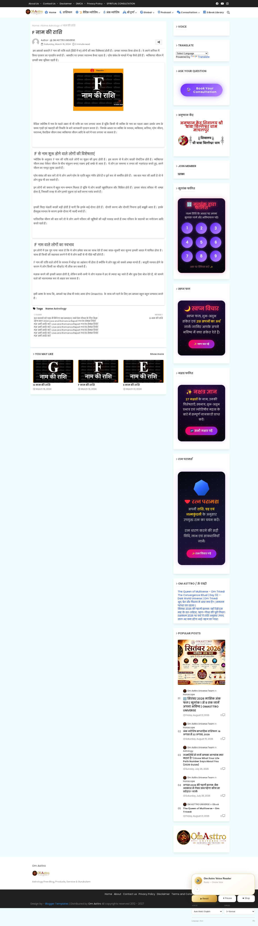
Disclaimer (66, 3)
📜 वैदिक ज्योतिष (88, 12)
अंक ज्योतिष (112, 12)
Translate (204, 57)
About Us (34, 3)
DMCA (79, 3)
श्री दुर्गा (130, 12)
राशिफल (67, 12)
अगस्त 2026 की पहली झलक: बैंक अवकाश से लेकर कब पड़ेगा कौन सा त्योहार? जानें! (201, 788)
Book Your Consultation (201, 90)
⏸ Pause (227, 898)
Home (52, 12)
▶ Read (204, 898)
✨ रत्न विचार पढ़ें (201, 553)
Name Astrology (50, 25)
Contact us (49, 3)
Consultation (189, 12)
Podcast (166, 12)
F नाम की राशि (86, 384)
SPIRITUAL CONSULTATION (121, 3)
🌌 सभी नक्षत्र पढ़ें (201, 431)
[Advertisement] (101, 423)
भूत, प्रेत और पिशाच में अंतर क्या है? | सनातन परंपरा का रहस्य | (201, 603)
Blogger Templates (56, 903)
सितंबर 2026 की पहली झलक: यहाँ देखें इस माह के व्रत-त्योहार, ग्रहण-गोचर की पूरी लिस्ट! (201, 610)
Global (148, 12)
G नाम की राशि (41, 384)
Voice (195, 906)
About (117, 894)
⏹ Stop (246, 898)
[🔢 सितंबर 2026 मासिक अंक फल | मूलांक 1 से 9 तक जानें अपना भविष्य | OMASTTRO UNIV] (201, 662)
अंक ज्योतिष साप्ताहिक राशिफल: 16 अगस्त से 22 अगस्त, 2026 (201, 733)
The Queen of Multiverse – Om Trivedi (201, 591)
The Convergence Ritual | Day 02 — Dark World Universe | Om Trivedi (199, 596)
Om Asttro (94, 903)
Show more (157, 354)
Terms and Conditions (185, 894)
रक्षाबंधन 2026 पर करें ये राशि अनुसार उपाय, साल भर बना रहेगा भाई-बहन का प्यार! (201, 617)
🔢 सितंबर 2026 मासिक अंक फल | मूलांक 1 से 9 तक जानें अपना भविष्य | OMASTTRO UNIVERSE (202, 704)
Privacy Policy (95, 3)
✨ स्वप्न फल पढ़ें (201, 344)
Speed (227, 906)
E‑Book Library (215, 12)
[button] (228, 12)
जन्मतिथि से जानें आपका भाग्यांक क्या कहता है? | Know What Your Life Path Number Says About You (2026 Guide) (203, 760)
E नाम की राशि (131, 384)
